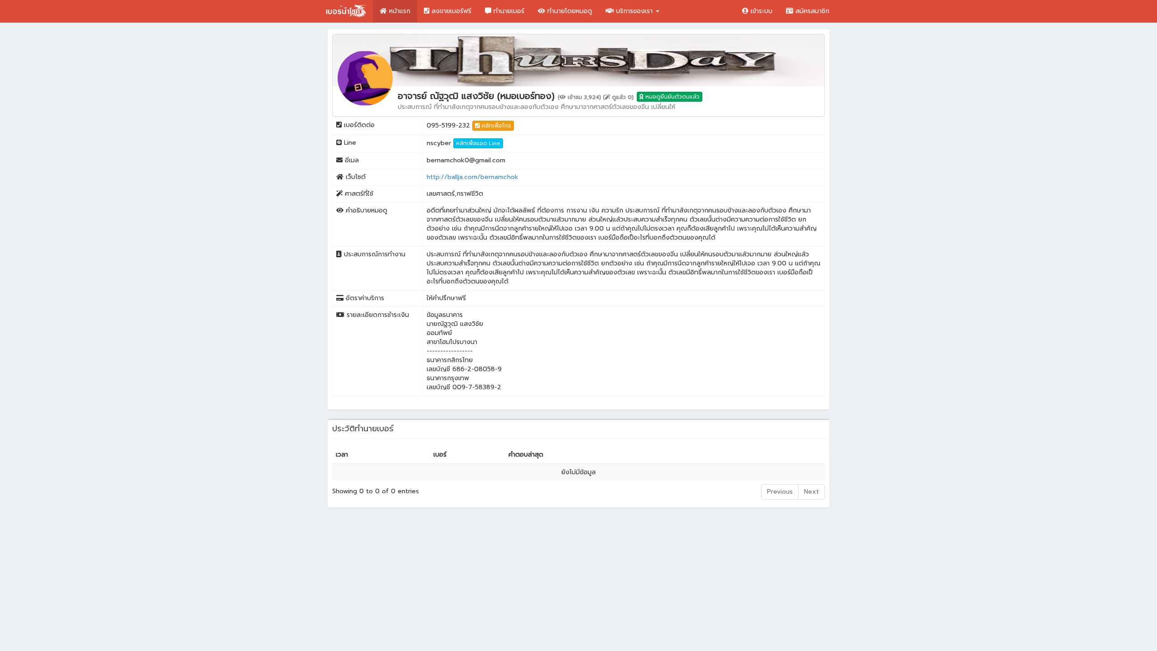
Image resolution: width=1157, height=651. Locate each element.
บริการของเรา (634, 11)
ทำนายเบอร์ (507, 11)
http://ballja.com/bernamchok (472, 177)
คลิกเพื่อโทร (495, 126)
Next (811, 491)
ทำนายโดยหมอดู (568, 11)
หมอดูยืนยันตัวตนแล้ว (672, 97)
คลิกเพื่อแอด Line (478, 143)
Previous (780, 491)
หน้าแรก (398, 11)
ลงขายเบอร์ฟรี (450, 11)
